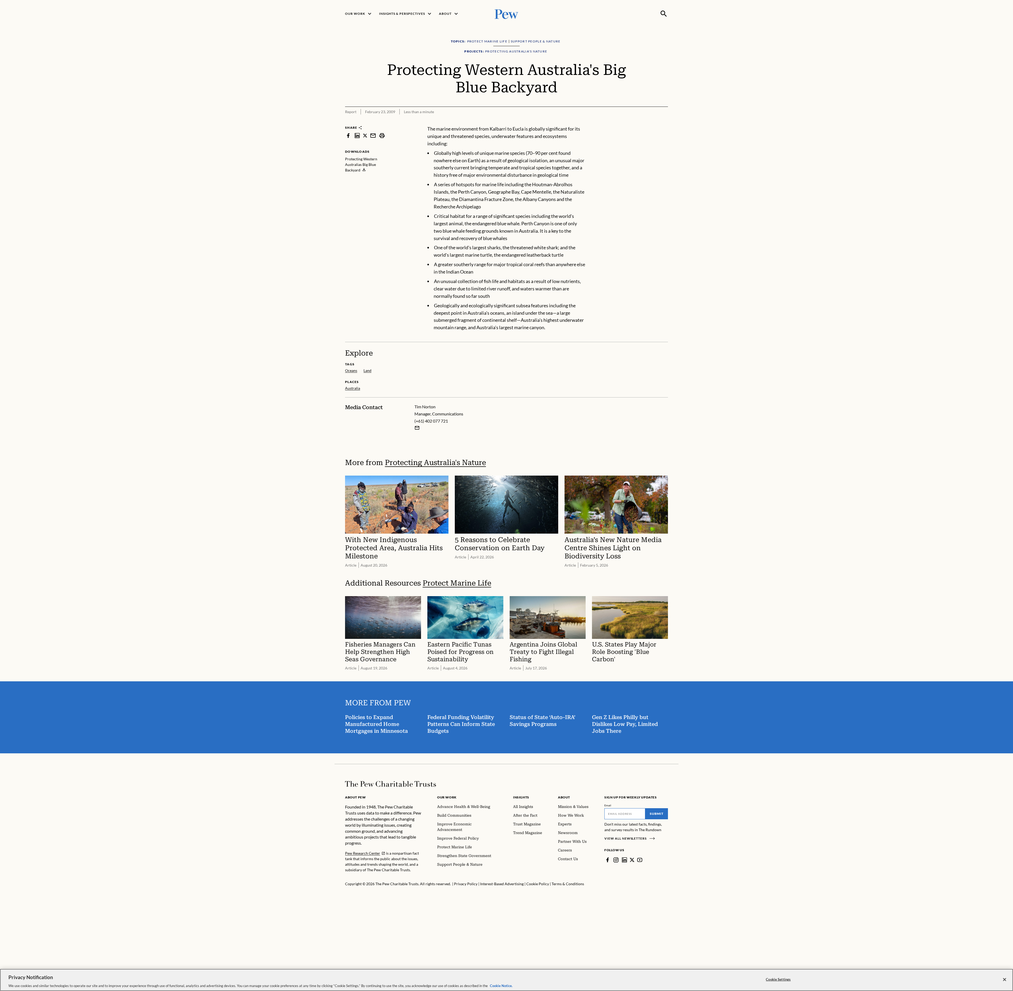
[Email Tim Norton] (417, 427)
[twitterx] (365, 135)
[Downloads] (664, 121)
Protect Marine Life (457, 583)
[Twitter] (632, 860)
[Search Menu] (664, 13)
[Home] (390, 784)
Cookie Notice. (501, 985)
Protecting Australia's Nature (435, 462)
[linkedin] (357, 135)
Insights (521, 797)
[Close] (1004, 979)
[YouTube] (640, 860)
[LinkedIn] (624, 860)
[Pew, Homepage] (506, 13)
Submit (656, 814)
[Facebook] (607, 860)
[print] (382, 135)
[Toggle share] (651, 121)
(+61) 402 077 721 (431, 420)
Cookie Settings (778, 979)
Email (607, 805)
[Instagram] (616, 860)
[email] (373, 135)
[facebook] (348, 135)
